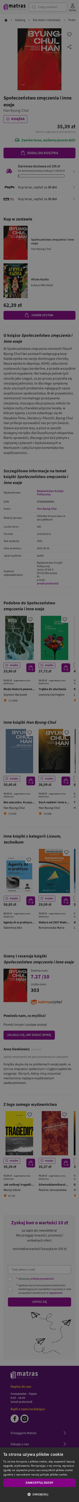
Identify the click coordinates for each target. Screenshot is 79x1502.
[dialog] (39, 1474)
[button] (39, 1494)
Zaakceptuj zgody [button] (39, 1483)
